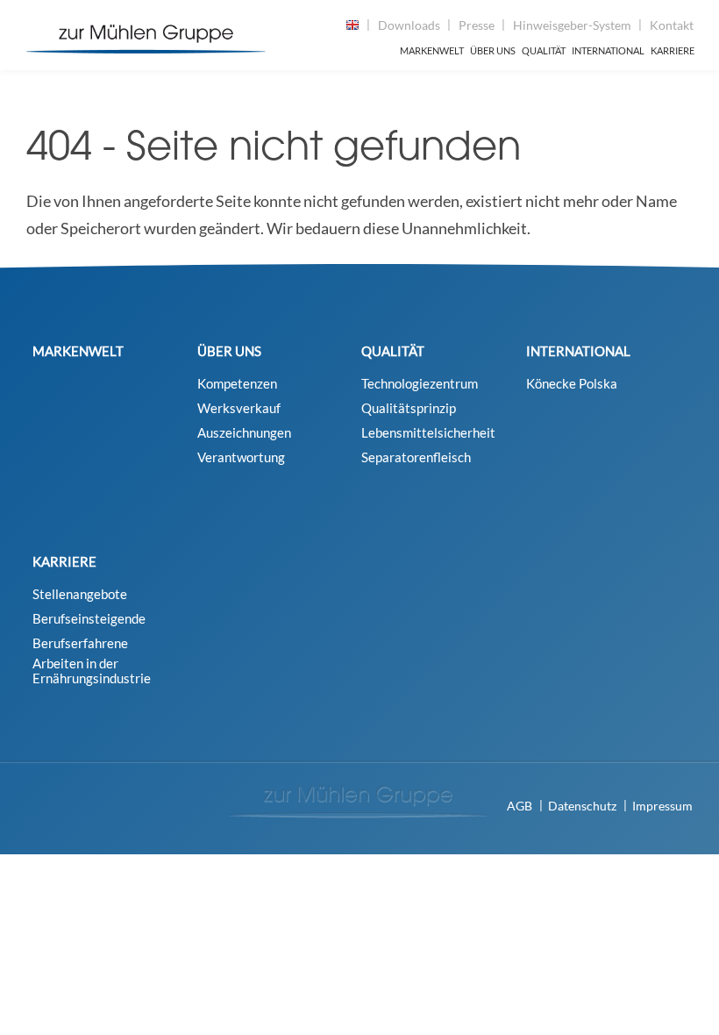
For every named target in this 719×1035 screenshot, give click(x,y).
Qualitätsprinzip (408, 408)
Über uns (493, 50)
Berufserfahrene (80, 643)
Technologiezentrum (419, 383)
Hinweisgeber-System (572, 25)
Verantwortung (241, 457)
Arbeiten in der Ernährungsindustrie (91, 671)
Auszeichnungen (244, 432)
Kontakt (672, 25)
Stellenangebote (79, 594)
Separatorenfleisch (416, 457)
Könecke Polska (571, 383)
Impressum (662, 805)
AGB (519, 805)
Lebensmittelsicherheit (428, 432)
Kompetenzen (237, 383)
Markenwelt (432, 50)
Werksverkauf (239, 408)
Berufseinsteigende (89, 618)
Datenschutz (582, 805)
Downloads (409, 25)
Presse (477, 25)
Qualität (544, 50)
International (608, 50)
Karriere (672, 50)
